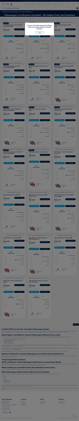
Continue (39, 32)
